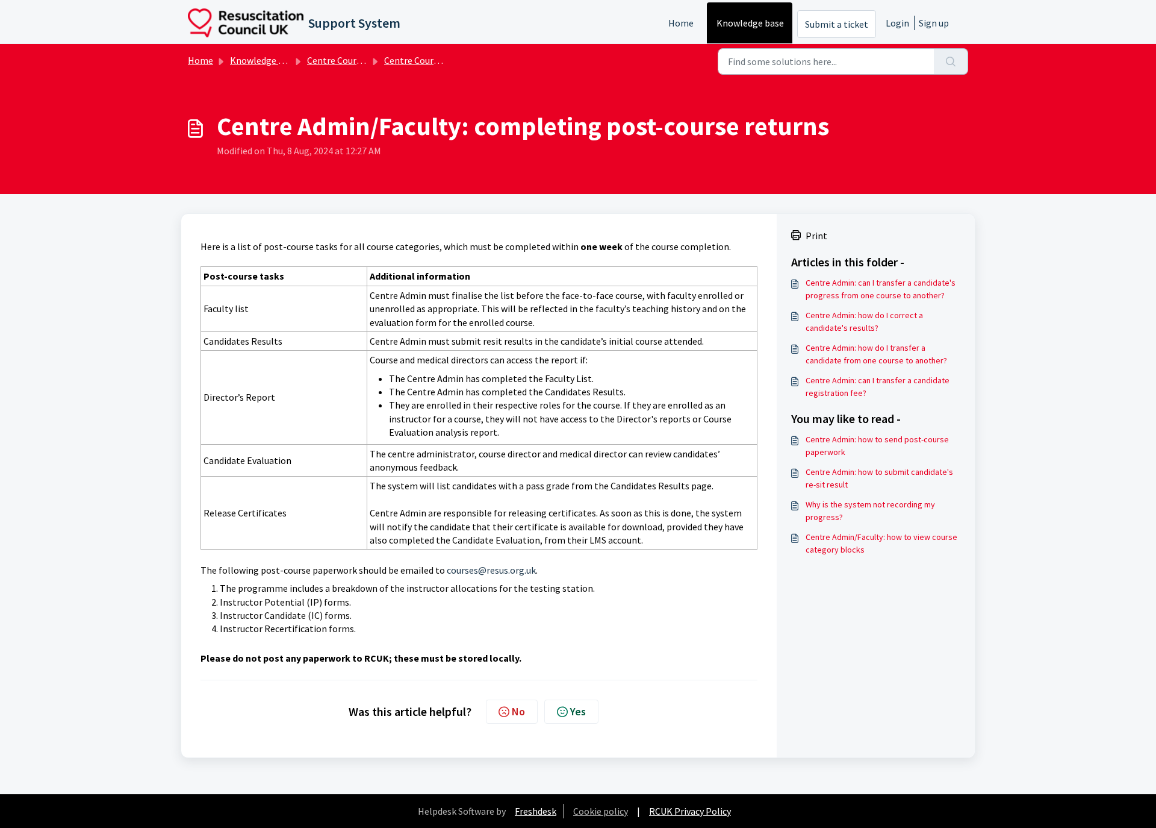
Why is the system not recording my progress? (870, 510)
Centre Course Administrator (443, 60)
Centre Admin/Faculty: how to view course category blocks (881, 543)
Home (681, 23)
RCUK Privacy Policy (690, 811)
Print (816, 236)
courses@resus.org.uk (491, 570)
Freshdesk (535, 811)
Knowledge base (750, 23)
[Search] (951, 61)
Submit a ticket (836, 24)
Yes (578, 711)
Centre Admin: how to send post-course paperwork (877, 445)
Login (897, 23)
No (518, 711)
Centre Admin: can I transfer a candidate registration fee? (877, 386)
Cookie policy (600, 811)
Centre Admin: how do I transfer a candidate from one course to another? (876, 354)
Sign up (934, 23)
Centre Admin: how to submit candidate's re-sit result (879, 478)
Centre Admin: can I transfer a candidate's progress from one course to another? (881, 289)
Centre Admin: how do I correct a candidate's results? (864, 321)
